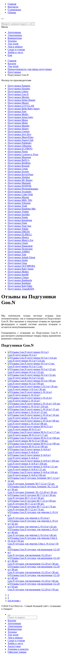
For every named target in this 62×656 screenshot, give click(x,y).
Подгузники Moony (18, 103)
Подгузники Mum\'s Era (20, 240)
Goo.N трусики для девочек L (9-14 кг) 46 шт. (32, 535)
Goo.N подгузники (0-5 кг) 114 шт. (26, 360)
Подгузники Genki (18, 168)
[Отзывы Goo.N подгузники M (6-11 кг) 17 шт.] (34, 432)
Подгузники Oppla (18, 243)
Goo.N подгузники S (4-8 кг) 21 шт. (27, 469)
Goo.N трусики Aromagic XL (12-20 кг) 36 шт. (32, 492)
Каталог (12, 63)
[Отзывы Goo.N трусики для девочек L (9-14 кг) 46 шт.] (34, 532)
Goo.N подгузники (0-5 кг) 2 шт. (25, 366)
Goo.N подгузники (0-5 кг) (22, 355)
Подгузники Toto (17, 254)
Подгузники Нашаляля (20, 246)
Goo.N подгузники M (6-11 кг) (24, 429)
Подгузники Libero (18, 91)
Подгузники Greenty (19, 131)
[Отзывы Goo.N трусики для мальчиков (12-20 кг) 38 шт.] (34, 561)
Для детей (13, 66)
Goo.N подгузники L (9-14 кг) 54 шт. (27, 418)
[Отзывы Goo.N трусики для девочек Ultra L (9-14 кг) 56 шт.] (34, 541)
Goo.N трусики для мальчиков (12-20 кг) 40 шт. (33, 581)
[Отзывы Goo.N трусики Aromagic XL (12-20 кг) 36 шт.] (34, 489)
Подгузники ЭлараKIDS (21, 288)
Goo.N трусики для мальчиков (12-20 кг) (30, 555)
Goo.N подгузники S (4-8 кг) (23, 452)
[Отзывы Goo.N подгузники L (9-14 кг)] (30, 392)
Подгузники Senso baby (20, 117)
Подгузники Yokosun (19, 203)
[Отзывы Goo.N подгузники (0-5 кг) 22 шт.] (32, 369)
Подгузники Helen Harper (21, 100)
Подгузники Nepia (18, 151)
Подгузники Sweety (18, 171)
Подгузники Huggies (19, 88)
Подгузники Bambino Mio (22, 208)
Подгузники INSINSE (19, 185)
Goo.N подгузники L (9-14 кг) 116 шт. (28, 406)
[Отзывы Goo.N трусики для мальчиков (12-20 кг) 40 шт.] (34, 578)
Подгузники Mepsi (18, 120)
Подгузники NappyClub (20, 140)
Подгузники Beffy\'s (18, 160)
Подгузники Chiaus (18, 277)
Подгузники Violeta (18, 211)
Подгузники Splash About (21, 257)
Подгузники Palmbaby (20, 143)
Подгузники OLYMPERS (21, 266)
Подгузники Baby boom (20, 268)
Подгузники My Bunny (20, 180)
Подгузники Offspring (19, 145)
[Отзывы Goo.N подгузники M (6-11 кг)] (30, 426)
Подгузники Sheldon (19, 177)
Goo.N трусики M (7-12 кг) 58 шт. (26, 498)
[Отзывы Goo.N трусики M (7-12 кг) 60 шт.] (32, 500)
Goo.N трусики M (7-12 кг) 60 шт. (26, 503)
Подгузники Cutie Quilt (20, 194)
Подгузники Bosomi (18, 165)
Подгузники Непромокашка (23, 188)
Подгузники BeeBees (19, 163)
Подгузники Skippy (18, 128)
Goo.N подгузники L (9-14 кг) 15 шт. (27, 412)
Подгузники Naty (17, 111)
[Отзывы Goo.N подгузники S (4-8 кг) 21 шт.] (33, 466)
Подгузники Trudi (17, 206)
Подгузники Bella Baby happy (24, 108)
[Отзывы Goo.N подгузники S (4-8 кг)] (29, 449)
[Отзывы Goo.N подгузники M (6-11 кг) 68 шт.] (34, 438)
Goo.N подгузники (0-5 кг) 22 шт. (26, 372)
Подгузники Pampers (19, 85)
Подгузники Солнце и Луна (23, 154)
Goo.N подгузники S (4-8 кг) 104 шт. (27, 463)
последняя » (14, 600)
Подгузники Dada (17, 223)
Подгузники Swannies (19, 191)
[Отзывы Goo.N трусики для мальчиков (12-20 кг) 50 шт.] (34, 586)
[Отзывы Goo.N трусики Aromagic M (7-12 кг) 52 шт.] (34, 480)
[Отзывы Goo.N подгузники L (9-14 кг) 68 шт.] (33, 420)
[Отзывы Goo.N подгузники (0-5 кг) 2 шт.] (31, 363)
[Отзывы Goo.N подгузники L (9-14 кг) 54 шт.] (33, 415)
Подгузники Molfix (18, 114)
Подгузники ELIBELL (20, 234)
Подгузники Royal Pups (20, 174)
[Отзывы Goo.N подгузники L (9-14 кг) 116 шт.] (34, 403)
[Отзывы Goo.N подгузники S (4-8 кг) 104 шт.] (33, 460)
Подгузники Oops (17, 263)
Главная (12, 4)
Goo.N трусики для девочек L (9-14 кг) (29, 518)
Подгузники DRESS (19, 231)
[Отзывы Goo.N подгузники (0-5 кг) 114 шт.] (32, 357)
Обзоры (12, 12)
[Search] (32, 24)
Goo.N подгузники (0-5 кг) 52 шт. (26, 377)
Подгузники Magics (18, 237)
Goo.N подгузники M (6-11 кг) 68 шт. (28, 440)
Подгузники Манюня (19, 157)
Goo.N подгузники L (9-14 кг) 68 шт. (27, 423)
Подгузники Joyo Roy (19, 134)
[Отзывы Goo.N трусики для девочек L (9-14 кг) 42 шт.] (34, 523)
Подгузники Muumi (18, 197)
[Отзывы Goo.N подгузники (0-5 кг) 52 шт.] (32, 375)
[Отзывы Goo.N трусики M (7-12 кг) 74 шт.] (32, 506)
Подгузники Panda (18, 217)
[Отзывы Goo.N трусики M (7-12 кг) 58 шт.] (32, 495)
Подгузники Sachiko (19, 214)
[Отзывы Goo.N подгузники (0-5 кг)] (28, 352)
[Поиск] (9, 615)
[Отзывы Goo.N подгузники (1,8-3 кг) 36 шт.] (33, 386)
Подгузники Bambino (19, 283)
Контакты (13, 6)
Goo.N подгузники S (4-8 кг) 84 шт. (27, 475)
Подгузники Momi (18, 123)
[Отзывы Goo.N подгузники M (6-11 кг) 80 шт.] (34, 443)
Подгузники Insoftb (18, 274)
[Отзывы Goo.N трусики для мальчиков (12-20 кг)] (34, 552)
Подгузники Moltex (18, 271)
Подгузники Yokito (18, 228)
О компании (14, 9)
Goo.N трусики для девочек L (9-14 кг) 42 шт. (32, 526)
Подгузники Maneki (18, 125)
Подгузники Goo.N (18, 94)
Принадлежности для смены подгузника (30, 69)
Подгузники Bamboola (20, 280)
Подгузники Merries (18, 97)
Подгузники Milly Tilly (20, 200)
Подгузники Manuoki (19, 183)
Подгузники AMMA (19, 251)
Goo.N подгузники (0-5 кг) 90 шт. (26, 383)
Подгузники (14, 72)
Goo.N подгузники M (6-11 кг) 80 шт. (28, 446)
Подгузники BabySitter (20, 286)
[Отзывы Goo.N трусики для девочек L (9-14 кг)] (34, 515)
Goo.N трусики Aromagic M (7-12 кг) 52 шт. (31, 483)
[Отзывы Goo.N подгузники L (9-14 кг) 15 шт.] (33, 409)
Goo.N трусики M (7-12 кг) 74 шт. (26, 509)
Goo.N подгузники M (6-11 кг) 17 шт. (28, 435)
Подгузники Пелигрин (20, 248)
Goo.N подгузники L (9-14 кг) (24, 395)
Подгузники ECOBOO (20, 148)
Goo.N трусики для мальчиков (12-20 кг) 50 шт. (33, 589)
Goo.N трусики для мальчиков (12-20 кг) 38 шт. (33, 563)
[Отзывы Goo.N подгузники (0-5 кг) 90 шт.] (32, 380)
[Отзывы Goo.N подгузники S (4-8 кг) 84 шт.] (33, 472)
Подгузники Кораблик (20, 220)
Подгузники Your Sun (19, 226)
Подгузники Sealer (18, 260)
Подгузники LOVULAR (21, 105)
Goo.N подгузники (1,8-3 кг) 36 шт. (27, 389)
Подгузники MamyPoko (20, 137)
